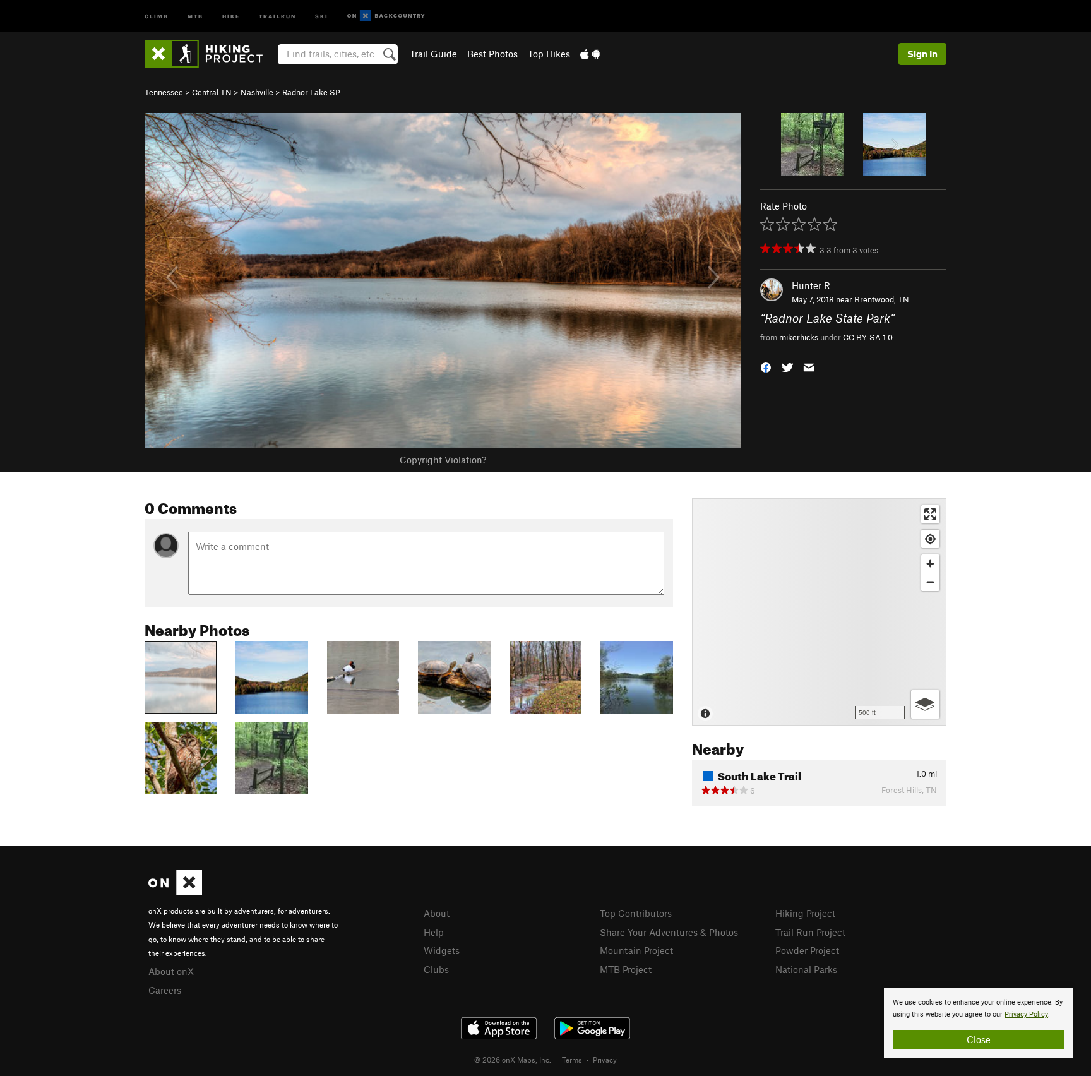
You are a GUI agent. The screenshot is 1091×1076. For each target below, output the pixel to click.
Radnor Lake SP (311, 92)
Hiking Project (805, 913)
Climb (157, 15)
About (437, 913)
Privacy (605, 1059)
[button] (766, 366)
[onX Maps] (175, 891)
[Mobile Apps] (590, 53)
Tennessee (164, 92)
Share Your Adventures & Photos (669, 932)
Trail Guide (433, 53)
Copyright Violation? (443, 459)
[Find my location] (930, 539)
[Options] (925, 704)
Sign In (922, 53)
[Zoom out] (930, 582)
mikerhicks (798, 337)
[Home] (210, 54)
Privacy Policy (1026, 1014)
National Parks (806, 969)
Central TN (212, 92)
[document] (978, 1022)
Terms (572, 1059)
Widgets (442, 950)
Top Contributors (636, 913)
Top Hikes (549, 53)
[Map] (819, 612)
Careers (164, 990)
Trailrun (277, 15)
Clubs (436, 969)
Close (979, 1039)
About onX (171, 971)
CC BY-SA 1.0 (868, 337)
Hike (231, 15)
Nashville (257, 92)
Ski (321, 15)
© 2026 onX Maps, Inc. (512, 1059)
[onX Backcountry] (386, 16)
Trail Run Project (810, 932)
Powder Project (807, 950)
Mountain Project (636, 950)
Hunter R (811, 285)
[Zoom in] (930, 563)
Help (434, 932)
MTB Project (626, 969)
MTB (195, 15)
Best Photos (492, 53)
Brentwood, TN (881, 299)
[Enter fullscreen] (930, 514)
